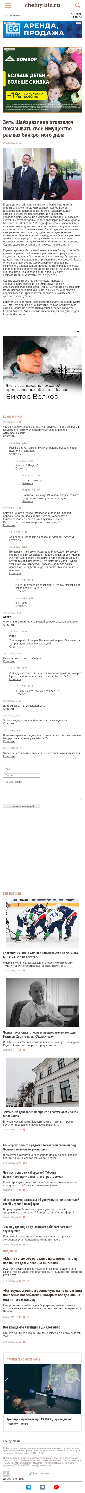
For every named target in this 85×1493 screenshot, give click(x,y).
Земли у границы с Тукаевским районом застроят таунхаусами (37, 1229)
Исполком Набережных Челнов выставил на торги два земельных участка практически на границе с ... (37, 1238)
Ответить (9, 436)
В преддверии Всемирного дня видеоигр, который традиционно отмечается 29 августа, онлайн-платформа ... (40, 1211)
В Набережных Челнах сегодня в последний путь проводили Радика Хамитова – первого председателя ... (41, 1044)
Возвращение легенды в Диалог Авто (31, 1327)
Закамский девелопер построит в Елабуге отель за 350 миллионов (40, 1114)
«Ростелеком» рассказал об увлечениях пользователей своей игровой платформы (41, 1201)
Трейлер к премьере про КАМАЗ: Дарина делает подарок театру (40, 1421)
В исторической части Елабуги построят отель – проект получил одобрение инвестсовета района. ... (38, 1123)
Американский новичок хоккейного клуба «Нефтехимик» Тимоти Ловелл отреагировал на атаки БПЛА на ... (38, 964)
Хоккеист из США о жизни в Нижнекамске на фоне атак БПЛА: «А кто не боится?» (41, 955)
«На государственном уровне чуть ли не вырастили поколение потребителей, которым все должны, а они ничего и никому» (42, 1295)
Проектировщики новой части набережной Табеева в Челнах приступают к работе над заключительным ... (41, 1184)
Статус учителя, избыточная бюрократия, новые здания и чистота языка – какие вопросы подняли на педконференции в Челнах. (42, 1308)
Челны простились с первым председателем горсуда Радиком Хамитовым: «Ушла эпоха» (39, 1034)
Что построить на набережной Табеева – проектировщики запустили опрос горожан (33, 1174)
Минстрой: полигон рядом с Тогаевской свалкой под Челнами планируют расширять (39, 1147)
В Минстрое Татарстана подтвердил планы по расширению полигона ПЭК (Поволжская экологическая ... (40, 1156)
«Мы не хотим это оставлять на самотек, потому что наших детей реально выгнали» (40, 1260)
